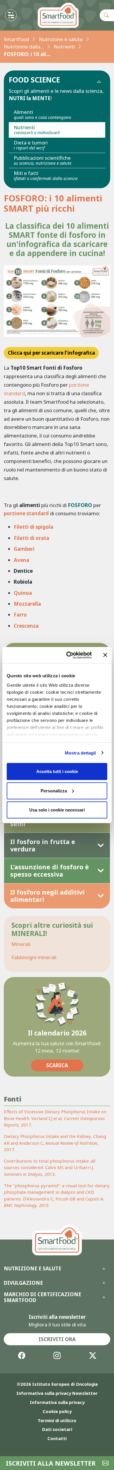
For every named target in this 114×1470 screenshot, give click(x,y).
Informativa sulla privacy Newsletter (57, 1393)
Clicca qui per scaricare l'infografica (51, 352)
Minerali (20, 944)
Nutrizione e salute (61, 39)
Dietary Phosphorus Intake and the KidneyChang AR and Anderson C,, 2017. (55, 1142)
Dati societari (57, 1429)
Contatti (57, 1438)
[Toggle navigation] (11, 15)
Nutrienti (64, 46)
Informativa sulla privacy (57, 1402)
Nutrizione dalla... (24, 46)
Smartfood (16, 39)
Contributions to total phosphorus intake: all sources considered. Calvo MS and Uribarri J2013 (49, 1167)
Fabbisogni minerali (33, 957)
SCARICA (57, 1065)
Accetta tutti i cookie (57, 771)
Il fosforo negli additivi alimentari (47, 896)
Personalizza (54, 790)
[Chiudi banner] (105, 655)
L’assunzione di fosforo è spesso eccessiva (49, 871)
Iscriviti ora (57, 1339)
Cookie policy (57, 1411)
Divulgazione (23, 1283)
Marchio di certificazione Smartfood (42, 1297)
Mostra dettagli (80, 752)
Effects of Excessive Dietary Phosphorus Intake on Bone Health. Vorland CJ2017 (55, 1118)
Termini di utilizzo (57, 1420)
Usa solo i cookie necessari (57, 809)
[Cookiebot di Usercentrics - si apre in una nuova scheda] (68, 655)
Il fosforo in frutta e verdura (42, 845)
